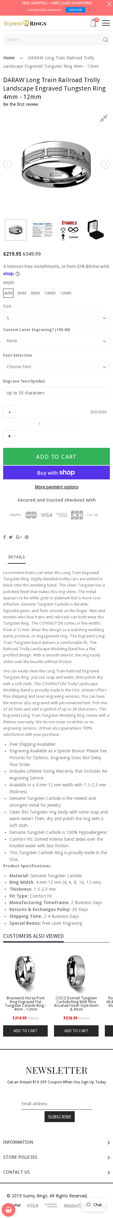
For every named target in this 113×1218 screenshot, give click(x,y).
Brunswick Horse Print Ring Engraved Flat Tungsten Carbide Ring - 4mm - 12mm (25, 1003)
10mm (50, 293)
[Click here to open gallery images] (105, 119)
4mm (8, 293)
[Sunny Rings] (25, 23)
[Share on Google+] (19, 537)
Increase (9, 436)
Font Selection (17, 355)
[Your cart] (8, 1210)
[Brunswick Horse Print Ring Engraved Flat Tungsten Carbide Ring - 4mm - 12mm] (25, 971)
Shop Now (75, 10)
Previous (8, 164)
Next (105, 164)
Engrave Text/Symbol (24, 381)
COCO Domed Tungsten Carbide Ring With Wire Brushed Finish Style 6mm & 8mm (76, 1003)
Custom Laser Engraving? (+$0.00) (36, 330)
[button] (9, 411)
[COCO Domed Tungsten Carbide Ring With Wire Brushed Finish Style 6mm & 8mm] (76, 971)
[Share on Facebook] (4, 537)
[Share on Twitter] (11, 537)
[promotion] (109, 5)
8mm (35, 293)
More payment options (56, 486)
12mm (65, 293)
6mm (21, 293)
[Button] (106, 23)
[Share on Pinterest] (27, 537)
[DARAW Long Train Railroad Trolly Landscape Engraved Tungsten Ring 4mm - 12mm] (15, 229)
